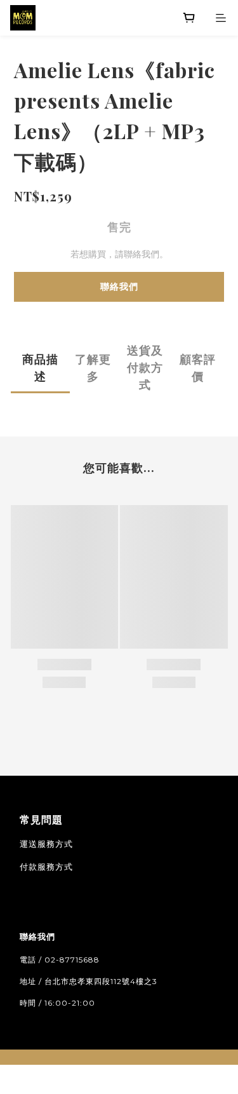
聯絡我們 (119, 286)
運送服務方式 (46, 844)
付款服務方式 (46, 866)
